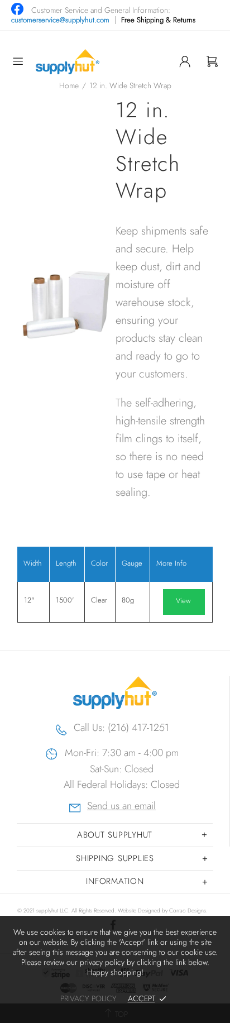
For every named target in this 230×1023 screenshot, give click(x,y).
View (183, 600)
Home (69, 85)
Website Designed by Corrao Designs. (163, 910)
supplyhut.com (67, 61)
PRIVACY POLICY (88, 998)
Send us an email (121, 807)
